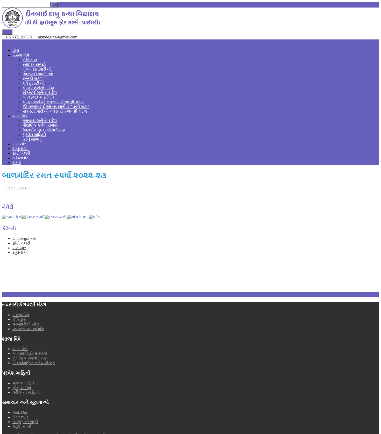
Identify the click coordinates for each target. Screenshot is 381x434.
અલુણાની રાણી (25, 421)
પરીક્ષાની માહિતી (26, 392)
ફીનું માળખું (32, 139)
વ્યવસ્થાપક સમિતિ (38, 97)
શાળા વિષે (20, 116)
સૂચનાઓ (20, 148)
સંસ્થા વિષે (20, 55)
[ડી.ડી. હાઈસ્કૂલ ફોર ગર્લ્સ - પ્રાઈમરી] (51, 27)
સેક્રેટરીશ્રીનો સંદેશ (40, 92)
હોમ (15, 50)
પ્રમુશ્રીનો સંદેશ (26, 324)
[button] (54, 5)
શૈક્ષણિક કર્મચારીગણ (40, 125)
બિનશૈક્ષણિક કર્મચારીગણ (44, 130)
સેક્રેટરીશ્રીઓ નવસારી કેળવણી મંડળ (55, 111)
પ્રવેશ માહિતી (34, 134)
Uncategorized (24, 238)
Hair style (20, 417)
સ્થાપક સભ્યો (34, 64)
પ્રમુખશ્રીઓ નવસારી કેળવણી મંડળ (53, 102)
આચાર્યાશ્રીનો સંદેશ (40, 120)
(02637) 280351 (19, 37)
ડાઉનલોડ (20, 158)
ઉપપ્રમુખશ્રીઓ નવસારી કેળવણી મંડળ (56, 106)
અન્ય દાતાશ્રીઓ (38, 74)
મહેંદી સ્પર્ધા (21, 426)
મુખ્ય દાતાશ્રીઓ (37, 69)
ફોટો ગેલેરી (21, 153)
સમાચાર (19, 144)
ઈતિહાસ (30, 60)
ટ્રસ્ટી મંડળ (33, 78)
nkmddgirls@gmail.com (57, 37)
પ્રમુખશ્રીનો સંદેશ (38, 88)
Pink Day (20, 412)
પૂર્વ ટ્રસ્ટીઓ (34, 83)
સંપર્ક (16, 162)
